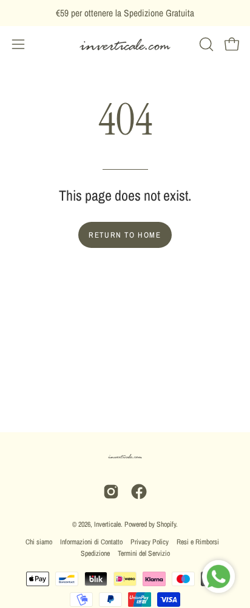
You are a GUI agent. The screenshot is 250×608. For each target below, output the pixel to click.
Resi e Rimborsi (198, 542)
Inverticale (107, 524)
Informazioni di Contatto (91, 542)
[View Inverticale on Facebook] (139, 492)
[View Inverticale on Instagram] (111, 492)
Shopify (166, 524)
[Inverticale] (125, 44)
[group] (125, 13)
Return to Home (125, 235)
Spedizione (95, 553)
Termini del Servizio (144, 553)
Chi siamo (38, 542)
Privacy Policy (149, 542)
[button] (205, 44)
